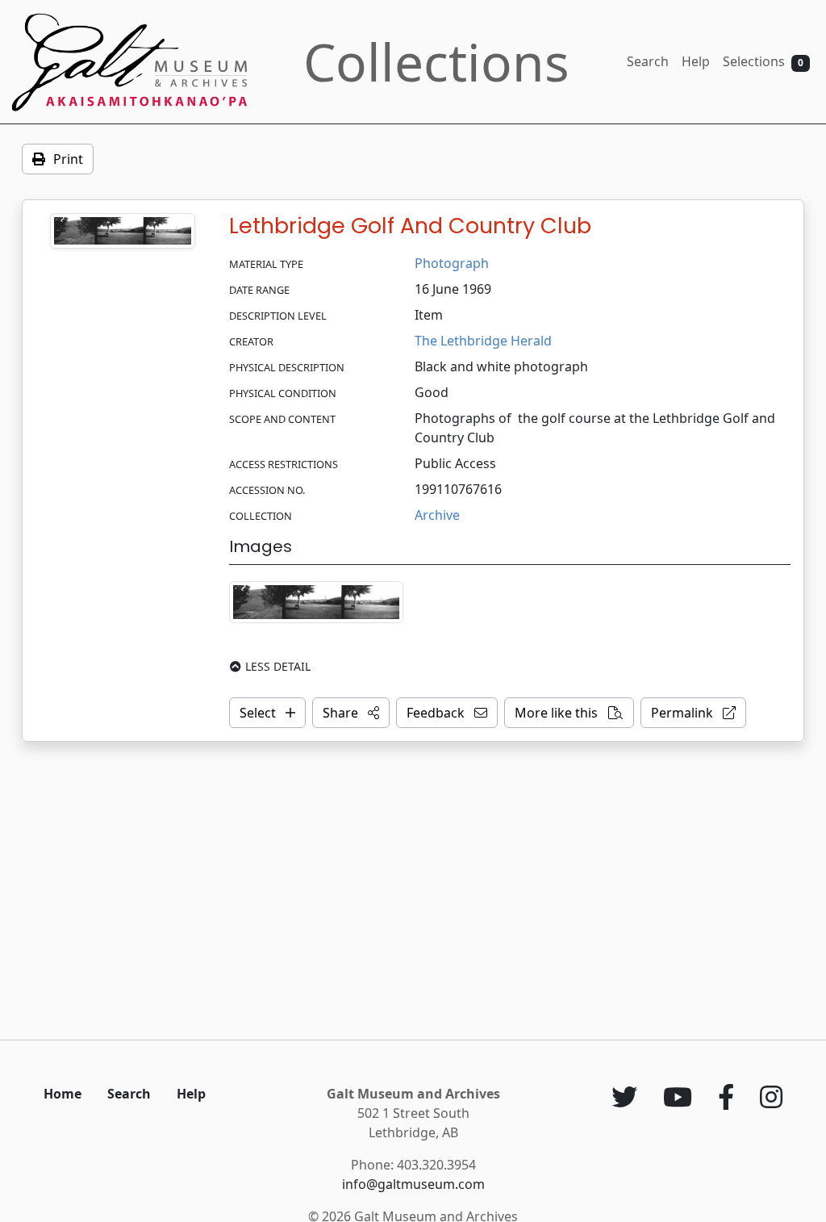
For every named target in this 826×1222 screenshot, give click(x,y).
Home (62, 1094)
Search (648, 61)
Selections (763, 61)
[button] (351, 712)
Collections (436, 62)
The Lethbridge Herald (483, 340)
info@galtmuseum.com (413, 1184)
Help (696, 61)
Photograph (452, 263)
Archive (437, 515)
